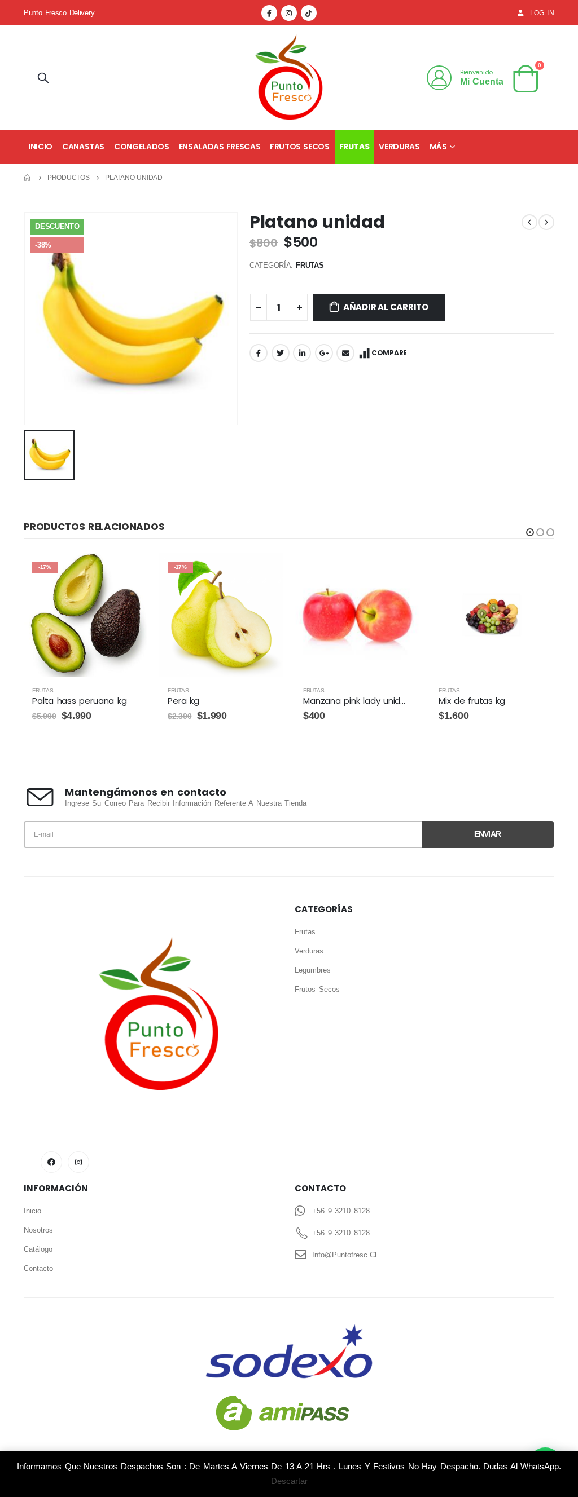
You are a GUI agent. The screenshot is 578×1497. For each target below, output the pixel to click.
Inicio (40, 146)
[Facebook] (269, 13)
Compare (389, 352)
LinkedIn (302, 353)
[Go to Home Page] (28, 177)
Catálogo (38, 1249)
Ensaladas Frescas (220, 146)
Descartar (289, 1481)
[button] (530, 532)
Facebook (258, 353)
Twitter (281, 353)
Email (345, 353)
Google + (324, 353)
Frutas (354, 146)
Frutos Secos (299, 146)
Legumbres (313, 970)
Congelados (141, 146)
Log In (542, 12)
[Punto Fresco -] (289, 77)
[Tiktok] (309, 13)
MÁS (438, 146)
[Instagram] (289, 13)
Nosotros (38, 1230)
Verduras (399, 146)
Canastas (83, 146)
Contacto (38, 1268)
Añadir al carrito (385, 307)
